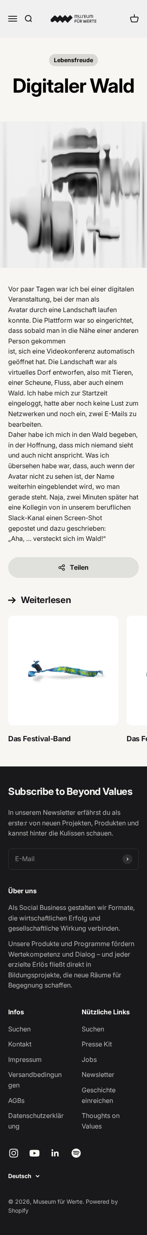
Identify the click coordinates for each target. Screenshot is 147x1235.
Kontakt (19, 1044)
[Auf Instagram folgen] (13, 1153)
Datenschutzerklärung (36, 1120)
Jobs (89, 1059)
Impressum (25, 1059)
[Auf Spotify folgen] (76, 1153)
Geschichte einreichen (99, 1095)
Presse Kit (97, 1044)
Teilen (79, 567)
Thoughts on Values (101, 1120)
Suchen (19, 1029)
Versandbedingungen (35, 1079)
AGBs (16, 1100)
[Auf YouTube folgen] (34, 1153)
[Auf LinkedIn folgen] (55, 1153)
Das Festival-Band (39, 738)
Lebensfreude (73, 59)
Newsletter (98, 1074)
